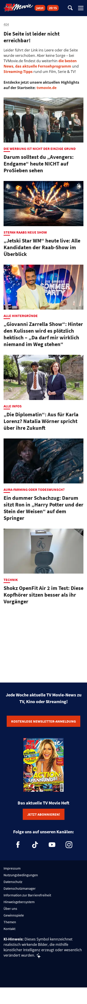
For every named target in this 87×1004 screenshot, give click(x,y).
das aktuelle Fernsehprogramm (42, 66)
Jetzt (40, 8)
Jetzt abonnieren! (43, 814)
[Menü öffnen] (80, 8)
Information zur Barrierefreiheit (27, 895)
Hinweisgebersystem (19, 902)
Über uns (10, 908)
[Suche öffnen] (70, 8)
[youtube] (52, 844)
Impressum (12, 868)
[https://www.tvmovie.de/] (18, 8)
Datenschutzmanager (20, 888)
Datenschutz (13, 881)
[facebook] (18, 844)
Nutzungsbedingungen (21, 875)
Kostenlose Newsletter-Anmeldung (43, 721)
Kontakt (9, 928)
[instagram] (69, 844)
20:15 (53, 8)
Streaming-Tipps (18, 71)
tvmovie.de (46, 87)
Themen (10, 922)
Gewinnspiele (14, 915)
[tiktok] (35, 844)
